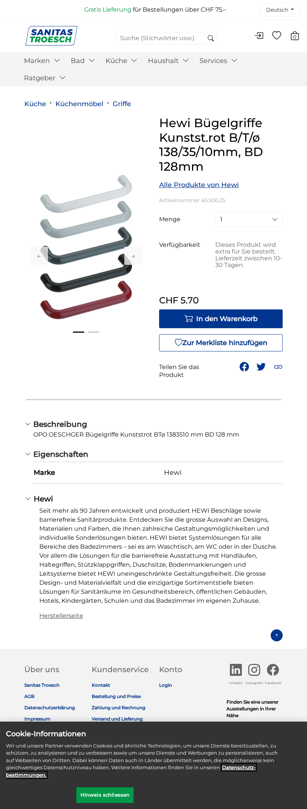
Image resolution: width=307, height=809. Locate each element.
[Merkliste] (276, 36)
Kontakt (101, 685)
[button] (278, 366)
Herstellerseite (61, 615)
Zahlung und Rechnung (118, 707)
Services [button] (214, 61)
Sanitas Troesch (42, 685)
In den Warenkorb (227, 319)
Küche (35, 104)
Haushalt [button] (164, 61)
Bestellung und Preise (116, 696)
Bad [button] (78, 61)
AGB (29, 696)
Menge (169, 219)
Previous (39, 256)
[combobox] (166, 38)
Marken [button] (38, 61)
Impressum (37, 719)
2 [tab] (93, 332)
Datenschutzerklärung (49, 707)
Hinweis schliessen (105, 795)
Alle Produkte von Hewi (199, 185)
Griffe (122, 104)
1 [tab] (78, 332)
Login (165, 685)
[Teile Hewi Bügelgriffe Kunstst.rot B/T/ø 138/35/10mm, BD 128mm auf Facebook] (244, 366)
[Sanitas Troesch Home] (51, 35)
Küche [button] (117, 61)
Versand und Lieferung (117, 719)
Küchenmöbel (79, 104)
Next (133, 256)
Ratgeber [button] (40, 78)
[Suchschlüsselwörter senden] (211, 38)
